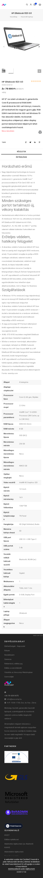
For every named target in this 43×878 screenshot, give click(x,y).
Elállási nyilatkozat (11, 839)
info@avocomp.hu (14, 699)
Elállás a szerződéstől (13, 668)
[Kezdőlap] (4, 4)
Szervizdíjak (9, 677)
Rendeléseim (9, 655)
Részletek (21, 151)
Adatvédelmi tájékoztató (14, 852)
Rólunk (7, 651)
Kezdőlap (13, 17)
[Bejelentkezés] (31, 4)
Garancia (7, 659)
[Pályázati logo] (16, 759)
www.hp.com (12, 373)
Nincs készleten (8, 131)
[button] (39, 46)
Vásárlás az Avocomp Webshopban (18, 672)
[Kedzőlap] (21, 683)
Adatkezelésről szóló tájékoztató (21, 869)
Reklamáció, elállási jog (13, 664)
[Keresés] (27, 4)
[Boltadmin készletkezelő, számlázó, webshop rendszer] (16, 815)
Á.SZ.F (7, 835)
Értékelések (21, 157)
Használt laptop (27, 17)
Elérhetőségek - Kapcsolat (14, 646)
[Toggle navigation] (40, 5)
